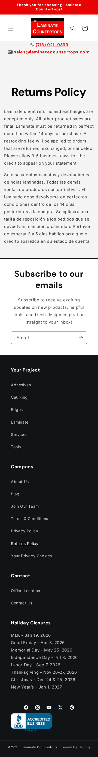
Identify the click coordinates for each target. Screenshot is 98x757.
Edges (17, 409)
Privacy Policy (24, 531)
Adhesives (21, 384)
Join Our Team (25, 506)
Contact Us (21, 603)
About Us (20, 481)
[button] (11, 28)
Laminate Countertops (39, 747)
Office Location (25, 590)
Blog (15, 494)
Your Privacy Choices (31, 555)
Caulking (19, 397)
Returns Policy (24, 543)
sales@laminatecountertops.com (52, 52)
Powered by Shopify (75, 747)
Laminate (20, 422)
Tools (16, 446)
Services (19, 434)
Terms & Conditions (29, 518)
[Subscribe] (81, 337)
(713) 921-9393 (52, 45)
